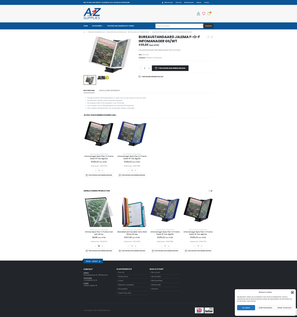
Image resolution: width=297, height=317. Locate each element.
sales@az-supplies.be (122, 2)
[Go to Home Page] (84, 32)
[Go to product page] (99, 136)
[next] (211, 37)
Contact (206, 2)
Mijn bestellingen (157, 280)
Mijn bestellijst (156, 276)
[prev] (208, 37)
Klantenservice (189, 2)
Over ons (178, 2)
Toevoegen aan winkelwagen (171, 68)
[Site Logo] (92, 13)
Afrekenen (154, 289)
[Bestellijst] (204, 13)
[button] (292, 292)
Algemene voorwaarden (126, 285)
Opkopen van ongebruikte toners (120, 26)
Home (86, 26)
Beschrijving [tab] (89, 90)
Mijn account (169, 2)
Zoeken (208, 26)
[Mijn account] (198, 13)
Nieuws (199, 2)
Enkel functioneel (265, 308)
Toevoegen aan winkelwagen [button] (100, 175)
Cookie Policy (260, 313)
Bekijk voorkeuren (284, 308)
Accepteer (246, 308)
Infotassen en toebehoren (154, 58)
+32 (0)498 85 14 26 (107, 2)
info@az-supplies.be (90, 285)
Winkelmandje (156, 285)
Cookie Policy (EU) (124, 293)
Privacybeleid (269, 313)
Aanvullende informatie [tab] (109, 90)
